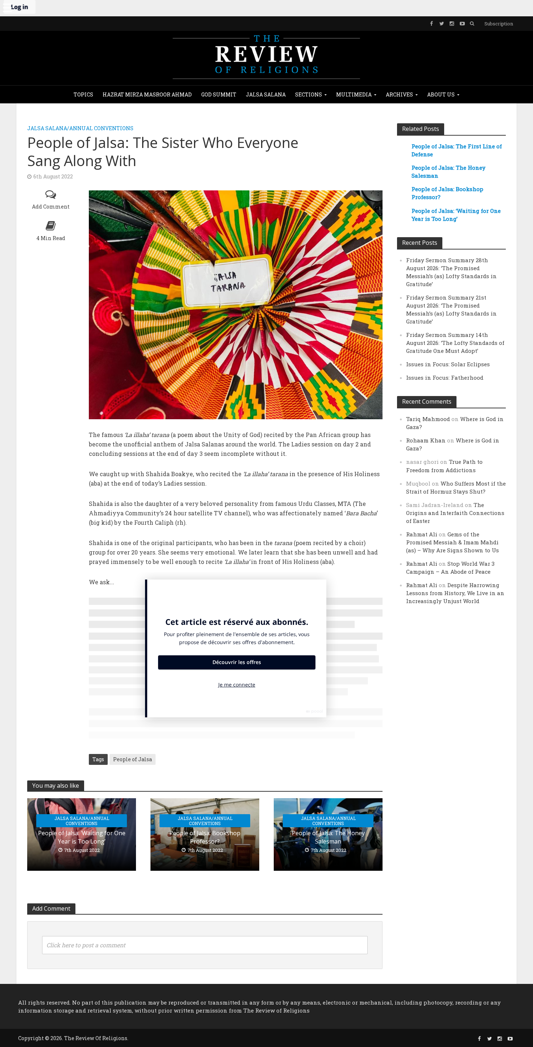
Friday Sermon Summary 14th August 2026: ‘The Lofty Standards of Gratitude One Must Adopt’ (455, 342)
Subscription (498, 23)
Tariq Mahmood (428, 418)
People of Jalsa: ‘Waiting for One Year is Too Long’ (81, 837)
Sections (308, 94)
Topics (83, 94)
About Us (441, 94)
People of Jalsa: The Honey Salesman (328, 837)
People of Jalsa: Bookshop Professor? (204, 837)
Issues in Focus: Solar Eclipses (448, 364)
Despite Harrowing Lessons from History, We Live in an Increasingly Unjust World (455, 593)
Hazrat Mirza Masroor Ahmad (147, 94)
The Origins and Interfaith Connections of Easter (455, 512)
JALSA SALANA (266, 94)
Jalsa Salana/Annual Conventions (80, 128)
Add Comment (51, 206)
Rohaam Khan (426, 440)
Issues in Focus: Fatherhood (444, 377)
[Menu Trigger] (7, 7)
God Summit (218, 94)
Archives (399, 94)
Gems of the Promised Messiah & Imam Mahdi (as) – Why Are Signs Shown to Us (452, 542)
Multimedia (354, 94)
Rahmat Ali (421, 534)
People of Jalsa (132, 759)
